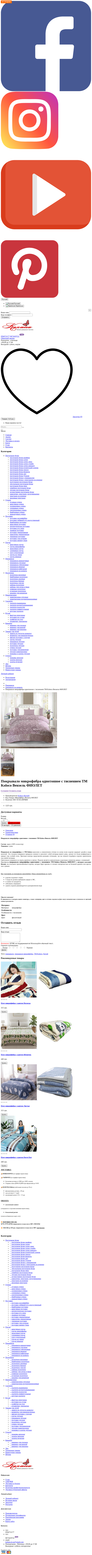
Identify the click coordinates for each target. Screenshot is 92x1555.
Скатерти (9, 601)
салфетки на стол (16, 619)
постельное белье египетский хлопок (24, 468)
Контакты (9, 447)
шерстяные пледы (17, 545)
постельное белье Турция (19, 476)
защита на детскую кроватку (21, 633)
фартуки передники (17, 615)
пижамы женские (16, 658)
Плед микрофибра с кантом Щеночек (16, 1055)
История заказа (11, 1500)
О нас (7, 445)
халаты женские (16, 660)
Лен (6, 664)
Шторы (8, 666)
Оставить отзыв (15, 791)
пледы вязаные (15, 557)
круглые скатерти (16, 611)
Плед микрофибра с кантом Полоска (16, 1003)
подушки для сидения (18, 538)
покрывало (9, 954)
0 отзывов (5, 791)
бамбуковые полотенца (18, 577)
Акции (8, 437)
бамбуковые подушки (18, 522)
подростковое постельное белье (22, 492)
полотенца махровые (18, 575)
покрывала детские (17, 641)
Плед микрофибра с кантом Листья (15, 1106)
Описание (9, 830)
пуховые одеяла (16, 502)
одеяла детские (15, 648)
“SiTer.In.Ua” (16, 1550)
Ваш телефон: (6, 315)
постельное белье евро (18, 486)
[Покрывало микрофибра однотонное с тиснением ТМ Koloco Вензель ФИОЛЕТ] (29, 748)
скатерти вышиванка (18, 603)
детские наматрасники (18, 652)
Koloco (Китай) (24, 796)
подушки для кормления (19, 650)
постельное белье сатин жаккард (22, 466)
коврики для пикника (18, 629)
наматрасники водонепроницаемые (23, 599)
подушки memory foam (18, 540)
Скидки (8, 439)
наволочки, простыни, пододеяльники (24, 494)
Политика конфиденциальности (17, 1488)
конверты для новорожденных (21, 635)
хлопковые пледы (16, 551)
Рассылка (9, 1504)
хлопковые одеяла (17, 508)
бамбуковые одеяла (17, 512)
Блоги (7, 443)
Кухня (7, 613)
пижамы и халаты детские (20, 654)
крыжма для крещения (18, 593)
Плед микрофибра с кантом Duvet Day (16, 1157)
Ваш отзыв (5, 932)
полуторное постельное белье (21, 482)
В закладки (5, 825)
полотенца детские (17, 646)
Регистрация (10, 677)
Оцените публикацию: (9, 945)
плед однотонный (17, 553)
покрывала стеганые (18, 563)
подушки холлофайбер (18, 518)
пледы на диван (16, 555)
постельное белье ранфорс (20, 458)
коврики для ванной (17, 627)
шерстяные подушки (18, 524)
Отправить (5, 317)
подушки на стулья (17, 617)
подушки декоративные (19, 532)
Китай (45, 954)
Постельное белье (12, 456)
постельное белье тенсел (19, 470)
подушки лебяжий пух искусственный (24, 520)
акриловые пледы (16, 549)
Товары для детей (12, 631)
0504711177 (5, 336)
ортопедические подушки (20, 526)
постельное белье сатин (19, 460)
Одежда (8, 656)
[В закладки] (2, 999)
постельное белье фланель (20, 472)
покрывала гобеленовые (19, 565)
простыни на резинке (18, 496)
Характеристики (11, 832)
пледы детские (15, 639)
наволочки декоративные (19, 534)
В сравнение (16, 825)
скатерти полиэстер (17, 607)
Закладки (8, 1502)
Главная (8, 435)
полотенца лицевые (17, 579)
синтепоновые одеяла (18, 510)
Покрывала (9, 559)
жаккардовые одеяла (18, 514)
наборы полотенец (17, 585)
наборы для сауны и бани (19, 587)
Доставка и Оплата (12, 1483)
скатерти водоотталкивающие (21, 605)
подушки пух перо (17, 528)
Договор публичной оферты (16, 1490)
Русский (17, 303)
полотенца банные (17, 581)
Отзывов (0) (10, 834)
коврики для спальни (18, 625)
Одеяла (8, 500)
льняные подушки (17, 530)
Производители (11, 1513)
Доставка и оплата (12, 441)
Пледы (8, 542)
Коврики (8, 623)
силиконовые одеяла (18, 506)
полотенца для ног (17, 583)
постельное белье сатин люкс (21, 462)
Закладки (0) (77, 417)
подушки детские (16, 644)
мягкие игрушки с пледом (20, 637)
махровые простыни (17, 498)
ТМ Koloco (38, 954)
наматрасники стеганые (19, 597)
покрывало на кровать (18, 571)
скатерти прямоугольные (19, 609)
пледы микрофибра (17, 547)
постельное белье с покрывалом (22, 478)
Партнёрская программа (14, 1517)
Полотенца (9, 573)
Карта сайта (9, 1521)
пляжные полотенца (17, 589)
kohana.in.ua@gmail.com (14, 1542)
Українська (19, 306)
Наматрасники (11, 595)
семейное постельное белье (20, 488)
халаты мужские (16, 662)
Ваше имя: (5, 312)
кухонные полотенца (18, 591)
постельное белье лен (18, 474)
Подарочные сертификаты (15, 1515)
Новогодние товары (13, 670)
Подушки (9, 516)
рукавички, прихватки (18, 621)
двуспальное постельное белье (21, 484)
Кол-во (3, 818)
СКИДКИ (9, 1481)
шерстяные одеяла (17, 504)
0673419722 (15, 336)
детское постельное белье (19, 490)
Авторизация (10, 679)
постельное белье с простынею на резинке (26, 480)
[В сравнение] (6, 999)
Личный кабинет (11, 1498)
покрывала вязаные (17, 567)
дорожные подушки (17, 536)
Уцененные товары (12, 668)
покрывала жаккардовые (19, 561)
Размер (3, 816)
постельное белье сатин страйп (22, 464)
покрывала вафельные (18, 569)
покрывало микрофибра (24, 954)
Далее (4, 950)
